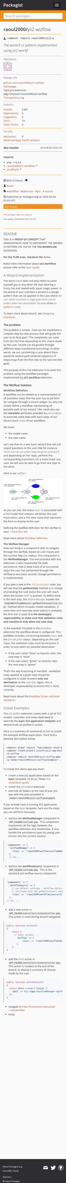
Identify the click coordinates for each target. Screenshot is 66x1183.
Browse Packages (11, 1181)
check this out (19, 531)
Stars (7, 120)
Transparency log (14, 97)
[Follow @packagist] (53, 1168)
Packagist (13, 5)
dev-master (11, 206)
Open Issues (11, 124)
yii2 (39, 191)
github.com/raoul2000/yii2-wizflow (24, 82)
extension (27, 191)
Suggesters (10, 117)
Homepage (10, 86)
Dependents (11, 113)
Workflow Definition (36, 538)
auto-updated (26, 214)
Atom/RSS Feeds (11, 1170)
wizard (48, 191)
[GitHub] (60, 1168)
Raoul (10, 185)
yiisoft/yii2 (13, 169)
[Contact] (45, 1168)
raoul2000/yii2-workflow (21, 166)
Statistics (7, 1176)
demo (46, 257)
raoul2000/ (15, 29)
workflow (13, 191)
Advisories (10, 136)
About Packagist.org (12, 1166)
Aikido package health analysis (22, 140)
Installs (8, 109)
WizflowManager (40, 584)
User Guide (32, 267)
